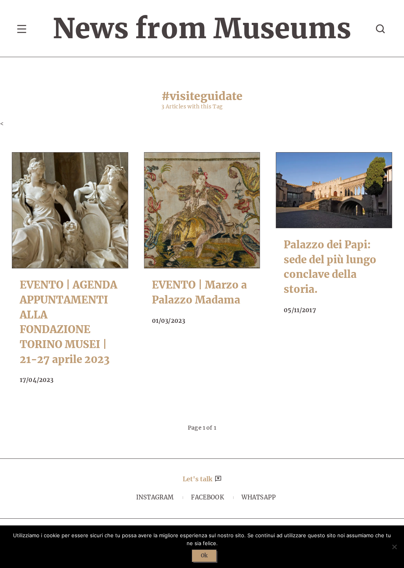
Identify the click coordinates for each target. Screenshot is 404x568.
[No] (394, 547)
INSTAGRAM (155, 497)
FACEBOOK (207, 497)
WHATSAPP (258, 497)
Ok (204, 555)
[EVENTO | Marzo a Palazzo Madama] (202, 210)
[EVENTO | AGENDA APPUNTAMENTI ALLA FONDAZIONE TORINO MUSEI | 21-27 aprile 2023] (70, 210)
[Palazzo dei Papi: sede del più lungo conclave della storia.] (334, 190)
